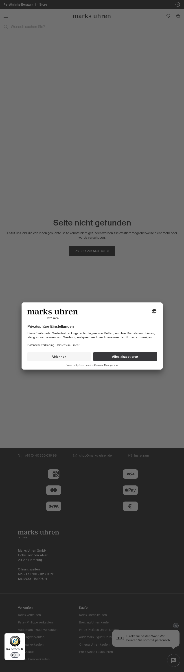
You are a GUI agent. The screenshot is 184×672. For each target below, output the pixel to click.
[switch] (15, 655)
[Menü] (22, 636)
